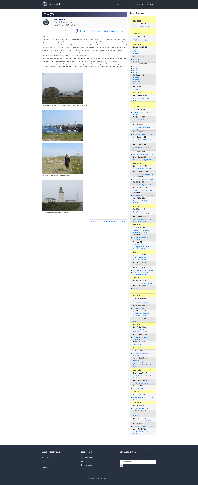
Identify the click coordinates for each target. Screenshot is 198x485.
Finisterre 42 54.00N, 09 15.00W (143, 408)
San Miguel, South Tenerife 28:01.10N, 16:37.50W (141, 247)
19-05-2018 (136, 89)
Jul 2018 (136, 33)
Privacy (91, 478)
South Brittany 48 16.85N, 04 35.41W (142, 148)
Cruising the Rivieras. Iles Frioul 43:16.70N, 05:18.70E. (143, 220)
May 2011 (137, 163)
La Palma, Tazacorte (139, 265)
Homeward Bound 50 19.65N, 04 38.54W (143, 128)
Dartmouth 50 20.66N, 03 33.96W (141, 121)
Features (45, 464)
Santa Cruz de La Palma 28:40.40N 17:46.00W (140, 273)
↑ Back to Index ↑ (109, 31)
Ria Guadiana (137, 344)
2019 (134, 18)
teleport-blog (56, 4)
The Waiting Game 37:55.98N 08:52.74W (142, 376)
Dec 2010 (137, 295)
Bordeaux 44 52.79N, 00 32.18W (143, 195)
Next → (123, 31)
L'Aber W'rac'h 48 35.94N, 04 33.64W (142, 141)
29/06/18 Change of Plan (141, 41)
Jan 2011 (136, 278)
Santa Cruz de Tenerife (140, 245)
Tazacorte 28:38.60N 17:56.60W (143, 270)
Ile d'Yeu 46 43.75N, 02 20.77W (143, 174)
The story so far (138, 388)
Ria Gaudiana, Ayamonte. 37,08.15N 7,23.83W (140, 354)
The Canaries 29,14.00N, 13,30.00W (140, 338)
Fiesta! (135, 288)
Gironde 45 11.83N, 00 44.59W (142, 190)
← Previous (95, 31)
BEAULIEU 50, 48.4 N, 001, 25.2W (141, 99)
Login (151, 4)
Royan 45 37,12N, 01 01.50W (142, 185)
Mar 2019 (137, 21)
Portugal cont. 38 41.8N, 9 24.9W (143, 383)
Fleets (127, 4)
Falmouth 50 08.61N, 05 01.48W (143, 134)
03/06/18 (136, 59)
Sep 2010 (137, 370)
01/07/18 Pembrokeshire (140, 39)
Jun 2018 (137, 44)
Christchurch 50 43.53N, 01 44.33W (142, 432)
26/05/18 (136, 68)
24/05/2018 (136, 78)
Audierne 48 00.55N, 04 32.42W (143, 154)
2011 (134, 103)
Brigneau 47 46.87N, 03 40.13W (143, 160)
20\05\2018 (136, 84)
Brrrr (134, 321)
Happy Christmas (138, 308)
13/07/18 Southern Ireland (141, 26)
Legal (98, 478)
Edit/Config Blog (138, 4)
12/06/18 (135, 50)
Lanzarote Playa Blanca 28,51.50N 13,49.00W (140, 331)
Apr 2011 (136, 206)
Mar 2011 (137, 224)
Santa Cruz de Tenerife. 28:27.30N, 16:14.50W (140, 258)
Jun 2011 (136, 107)
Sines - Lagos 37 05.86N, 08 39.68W (142, 366)
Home (119, 4)
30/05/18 (136, 70)
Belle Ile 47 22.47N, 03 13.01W (142, 169)
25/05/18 (136, 72)
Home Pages (47, 457)
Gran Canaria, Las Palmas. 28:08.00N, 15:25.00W (141, 314)
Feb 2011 (136, 252)
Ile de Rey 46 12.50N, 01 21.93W (143, 179)
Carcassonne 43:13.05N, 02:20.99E (140, 202)
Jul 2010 (136, 392)
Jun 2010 (137, 403)
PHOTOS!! (136, 361)
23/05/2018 (136, 80)
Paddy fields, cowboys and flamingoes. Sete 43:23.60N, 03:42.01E (142, 213)
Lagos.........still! (138, 363)
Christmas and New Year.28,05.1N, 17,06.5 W (141, 302)
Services (45, 468)
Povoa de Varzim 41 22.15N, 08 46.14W (143, 398)
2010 (134, 292)
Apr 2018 (137, 92)
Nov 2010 (137, 324)
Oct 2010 (137, 348)
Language (106, 478)
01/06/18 (135, 66)
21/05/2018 (136, 82)
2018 (134, 30)
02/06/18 (136, 61)
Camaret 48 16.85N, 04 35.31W (143, 421)
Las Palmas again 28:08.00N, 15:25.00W (142, 238)
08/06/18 (136, 54)
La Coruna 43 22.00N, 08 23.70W (141, 414)
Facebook (88, 465)
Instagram (88, 458)
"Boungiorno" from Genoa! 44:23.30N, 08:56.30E (141, 231)
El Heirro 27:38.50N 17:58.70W (142, 283)
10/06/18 (135, 52)
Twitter (87, 461)
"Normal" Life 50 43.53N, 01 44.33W (142, 113)
